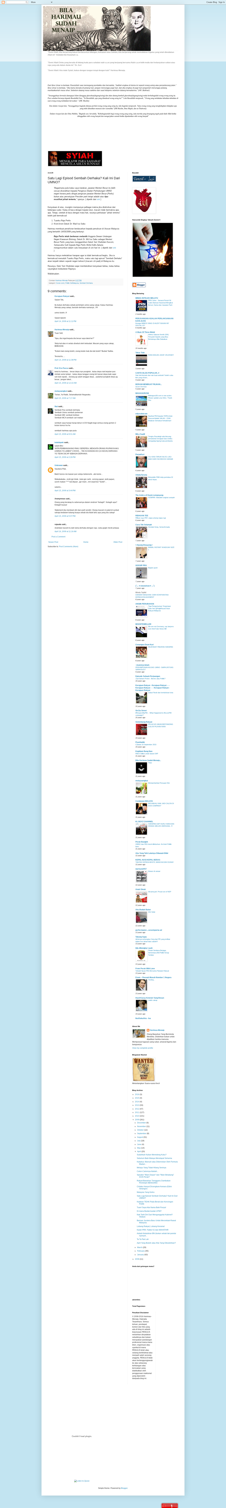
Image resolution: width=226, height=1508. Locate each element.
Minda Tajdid (140, 592)
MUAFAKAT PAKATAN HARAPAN (160, 647)
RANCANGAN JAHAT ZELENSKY (161, 355)
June (139, 1144)
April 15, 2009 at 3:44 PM (65, 490)
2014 (137, 1102)
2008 (137, 1259)
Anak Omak (140, 889)
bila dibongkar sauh (144, 948)
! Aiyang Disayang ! (144, 545)
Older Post (117, 542)
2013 (137, 1105)
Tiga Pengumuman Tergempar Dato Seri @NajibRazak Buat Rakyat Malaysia (159, 608)
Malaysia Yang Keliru (146, 1192)
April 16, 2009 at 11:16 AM (65, 531)
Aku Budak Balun (143, 910)
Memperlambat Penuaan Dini (159, 783)
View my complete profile (142, 1048)
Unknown (59, 465)
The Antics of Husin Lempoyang (149, 495)
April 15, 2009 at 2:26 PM (65, 457)
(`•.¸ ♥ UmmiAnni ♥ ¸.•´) (145, 586)
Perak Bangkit (141, 842)
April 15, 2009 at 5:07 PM (65, 516)
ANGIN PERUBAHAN (144, 604)
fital (56, 406)
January (140, 1255)
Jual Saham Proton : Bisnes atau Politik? (150, 679)
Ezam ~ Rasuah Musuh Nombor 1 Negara (153, 977)
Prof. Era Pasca (61, 368)
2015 (137, 1098)
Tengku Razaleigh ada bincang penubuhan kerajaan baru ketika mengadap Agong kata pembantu (160, 439)
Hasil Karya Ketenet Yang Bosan (149, 998)
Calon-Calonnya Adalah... (147, 1171)
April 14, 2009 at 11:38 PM (65, 360)
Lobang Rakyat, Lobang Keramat (151, 1226)
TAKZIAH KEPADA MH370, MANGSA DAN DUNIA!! (154, 862)
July (139, 1141)
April (139, 1151)
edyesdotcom (141, 414)
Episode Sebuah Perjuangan (147, 676)
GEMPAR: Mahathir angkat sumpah (161, 497)
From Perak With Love (145, 968)
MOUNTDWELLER (143, 624)
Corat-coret (60, 283)
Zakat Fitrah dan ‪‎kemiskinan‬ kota (160, 693)
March (140, 1247)
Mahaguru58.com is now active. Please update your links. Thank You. (160, 398)
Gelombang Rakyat (143, 722)
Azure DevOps (141, 387)
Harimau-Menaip (62, 330)
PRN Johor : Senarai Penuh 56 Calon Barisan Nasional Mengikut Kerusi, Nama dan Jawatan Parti (160, 302)
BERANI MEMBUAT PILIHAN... (148, 384)
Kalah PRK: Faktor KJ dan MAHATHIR (153, 1230)
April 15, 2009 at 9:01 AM (65, 434)
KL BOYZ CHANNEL (144, 821)
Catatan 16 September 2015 (145, 744)
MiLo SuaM (140, 434)
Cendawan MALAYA (144, 801)
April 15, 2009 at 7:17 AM (65, 398)
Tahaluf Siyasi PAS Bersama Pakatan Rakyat (152, 971)
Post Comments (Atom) (68, 546)
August (140, 1137)
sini (98, 199)
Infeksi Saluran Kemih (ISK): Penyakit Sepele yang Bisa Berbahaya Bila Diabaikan (158, 337)
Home (85, 542)
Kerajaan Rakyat (62, 296)
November (141, 1126)
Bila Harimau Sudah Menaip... (148, 760)
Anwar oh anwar (154, 871)
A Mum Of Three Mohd (145, 332)
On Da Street (141, 710)
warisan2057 (141, 869)
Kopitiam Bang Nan (143, 751)
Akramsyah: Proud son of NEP (159, 892)
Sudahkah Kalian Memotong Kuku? (152, 1155)
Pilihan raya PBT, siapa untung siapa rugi (150, 518)
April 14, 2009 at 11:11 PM (65, 321)
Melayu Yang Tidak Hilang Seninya (151, 1168)
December (141, 1123)
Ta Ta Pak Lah (143, 1239)
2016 (137, 1094)
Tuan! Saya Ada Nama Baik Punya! (151, 1207)
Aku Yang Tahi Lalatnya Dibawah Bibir (151, 853)
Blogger (124, 1488)
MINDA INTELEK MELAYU (146, 298)
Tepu (150, 763)
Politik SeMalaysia (72, 283)
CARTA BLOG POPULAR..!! (147, 373)
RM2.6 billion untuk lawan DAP (146, 754)
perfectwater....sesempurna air (148, 930)
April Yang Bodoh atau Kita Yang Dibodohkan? (156, 1243)
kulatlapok (59, 442)
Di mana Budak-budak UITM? (149, 1211)
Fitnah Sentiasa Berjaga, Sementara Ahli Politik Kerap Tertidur (158, 952)
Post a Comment (58, 537)
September (142, 1133)
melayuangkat (61, 391)
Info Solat (151, 912)
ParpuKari (139, 454)
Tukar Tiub (140, 353)
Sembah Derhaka (86, 283)
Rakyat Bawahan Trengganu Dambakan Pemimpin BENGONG (153, 1182)
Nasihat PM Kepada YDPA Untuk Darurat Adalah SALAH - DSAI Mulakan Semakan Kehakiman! (160, 418)
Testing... (151, 980)
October (140, 1130)
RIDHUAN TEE (141, 516)
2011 (137, 1112)
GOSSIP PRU (141, 565)
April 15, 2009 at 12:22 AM (66, 383)
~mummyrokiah (142, 665)
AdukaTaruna (141, 475)
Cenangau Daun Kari (144, 645)
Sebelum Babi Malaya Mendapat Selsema (154, 1158)
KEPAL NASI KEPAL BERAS (147, 860)
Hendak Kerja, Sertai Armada (159, 527)
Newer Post (53, 542)
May (139, 1148)
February (141, 1251)
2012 (137, 1109)
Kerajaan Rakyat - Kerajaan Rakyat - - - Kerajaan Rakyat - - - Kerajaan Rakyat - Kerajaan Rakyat (152, 687)
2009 (137, 1120)
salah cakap (152, 1000)
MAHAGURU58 (142, 393)
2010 (137, 1116)
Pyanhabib (140, 742)
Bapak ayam (153, 568)
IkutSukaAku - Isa (143, 1018)
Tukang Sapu (141, 937)
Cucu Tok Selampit (143, 525)
